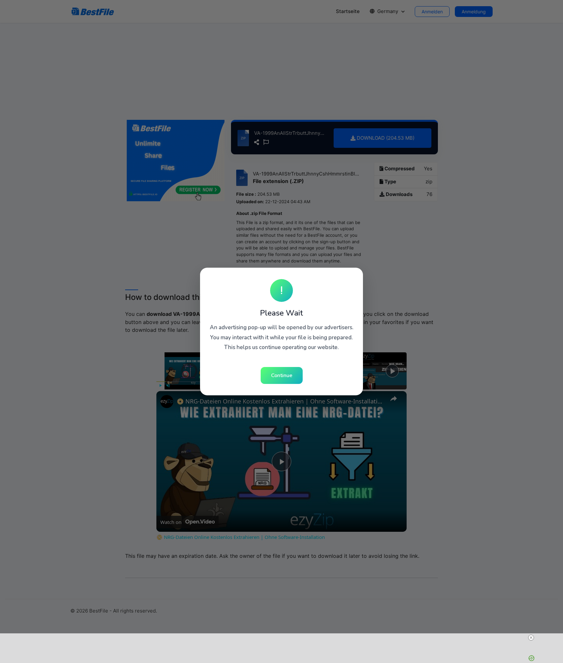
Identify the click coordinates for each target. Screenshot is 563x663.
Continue (281, 375)
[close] (531, 638)
